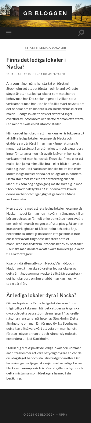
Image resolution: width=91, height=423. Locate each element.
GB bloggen (45, 13)
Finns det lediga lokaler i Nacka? (36, 63)
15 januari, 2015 (18, 74)
